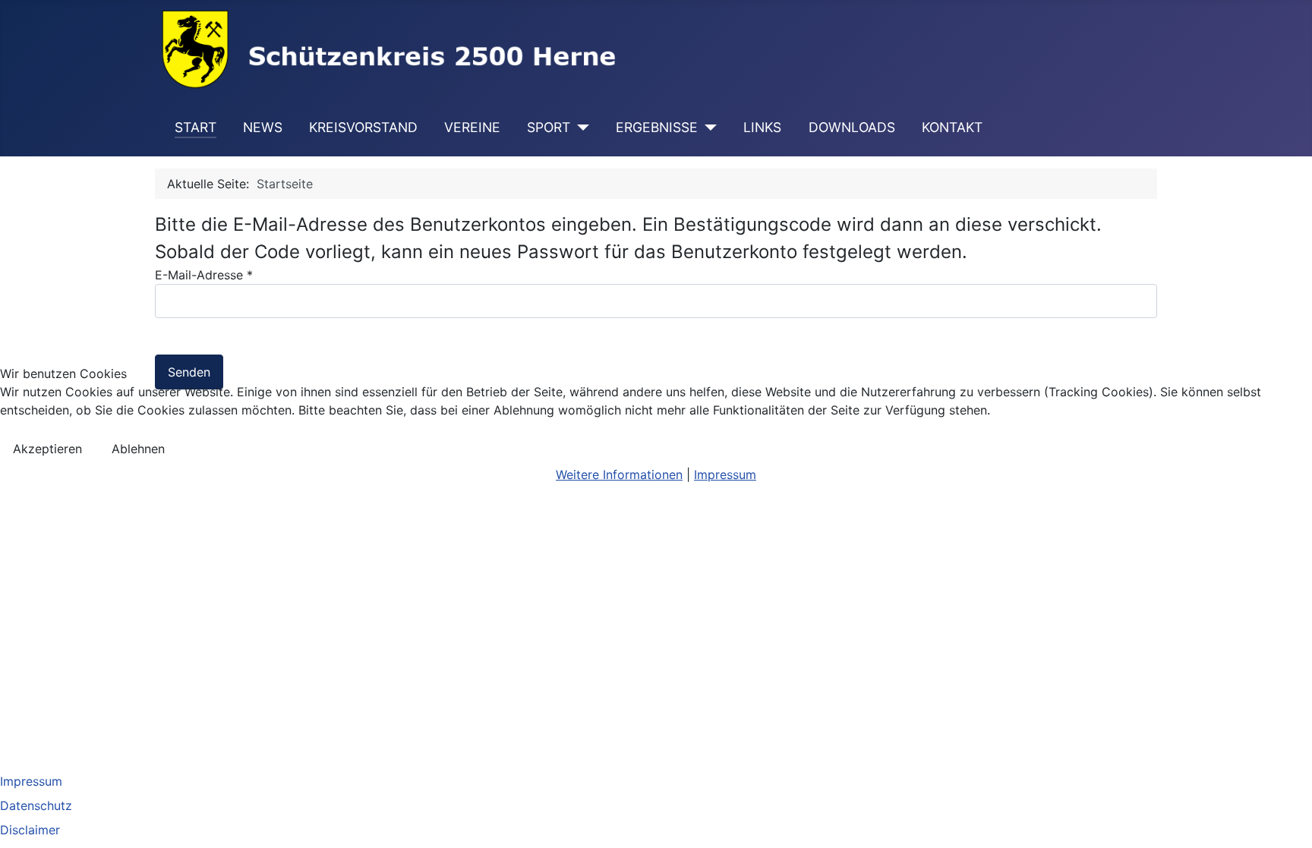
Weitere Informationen (619, 474)
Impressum (725, 474)
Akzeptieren (47, 448)
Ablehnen (138, 448)
